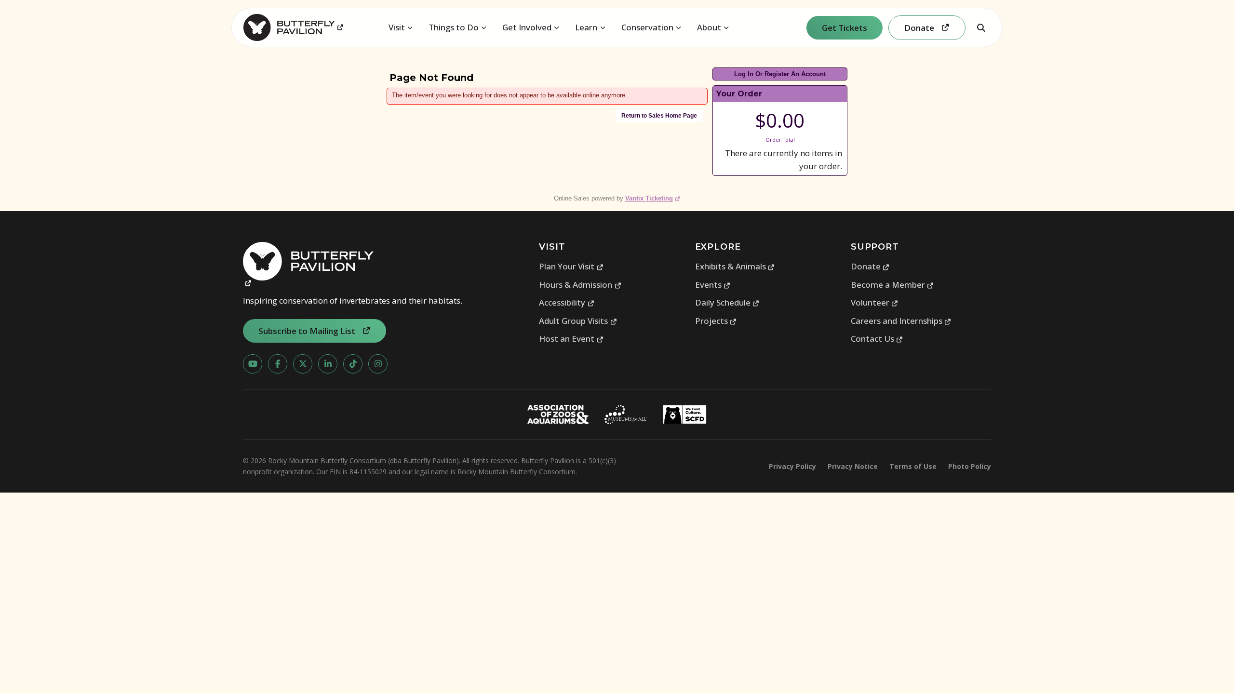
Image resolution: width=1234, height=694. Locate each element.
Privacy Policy (792, 466)
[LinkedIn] (327, 364)
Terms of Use (913, 466)
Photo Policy (969, 466)
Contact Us (877, 338)
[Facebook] (277, 364)
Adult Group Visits (578, 320)
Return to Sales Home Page (659, 115)
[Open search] (981, 27)
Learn (586, 27)
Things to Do (454, 27)
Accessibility (566, 302)
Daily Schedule (727, 302)
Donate (870, 266)
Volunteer (875, 302)
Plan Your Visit (571, 266)
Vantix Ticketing (653, 198)
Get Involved (526, 27)
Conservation (647, 27)
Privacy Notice (853, 466)
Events (713, 284)
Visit (397, 27)
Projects (716, 320)
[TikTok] (352, 364)
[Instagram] (378, 364)
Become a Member (892, 284)
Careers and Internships (901, 320)
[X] (302, 364)
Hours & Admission (580, 284)
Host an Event (571, 338)
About (709, 27)
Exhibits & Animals (735, 266)
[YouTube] (252, 364)
